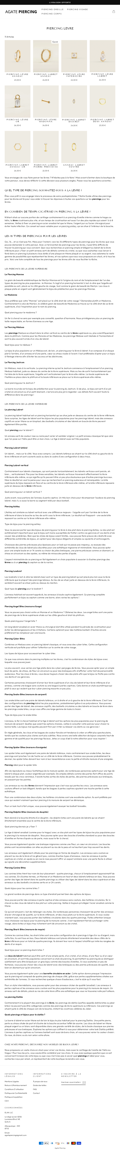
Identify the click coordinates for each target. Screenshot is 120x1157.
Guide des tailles (39, 1085)
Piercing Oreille (53, 9)
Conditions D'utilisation (14, 1089)
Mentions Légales (12, 1081)
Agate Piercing (60, 1148)
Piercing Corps (52, 14)
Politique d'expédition (13, 1097)
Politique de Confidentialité (16, 1093)
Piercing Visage (77, 9)
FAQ (35, 1089)
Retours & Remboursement (16, 1085)
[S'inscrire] (84, 1082)
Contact (36, 1093)
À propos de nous (40, 1081)
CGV (7, 1101)
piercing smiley (69, 226)
